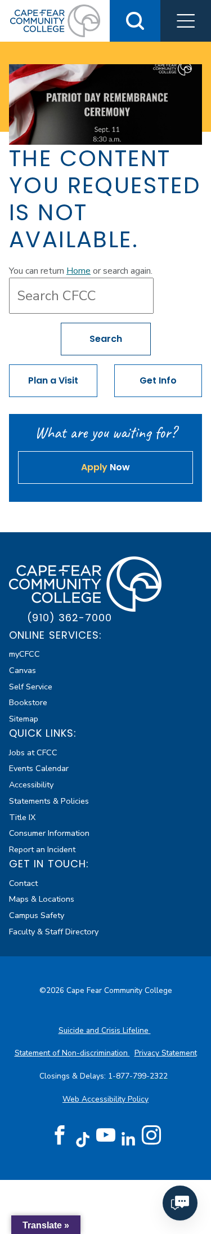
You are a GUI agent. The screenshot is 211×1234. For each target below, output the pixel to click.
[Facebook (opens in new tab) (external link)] (59, 1135)
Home (78, 271)
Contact (23, 883)
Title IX (22, 817)
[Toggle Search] (135, 21)
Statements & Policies (49, 801)
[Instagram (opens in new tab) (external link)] (151, 1135)
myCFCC (24, 654)
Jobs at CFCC (33, 752)
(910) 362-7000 (69, 618)
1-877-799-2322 (139, 1076)
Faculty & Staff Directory (53, 931)
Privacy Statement (165, 1053)
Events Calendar (39, 768)
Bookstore (28, 702)
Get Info (158, 380)
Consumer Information (49, 833)
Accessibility (31, 784)
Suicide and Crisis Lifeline (105, 1030)
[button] (185, 21)
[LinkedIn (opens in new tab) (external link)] (128, 1139)
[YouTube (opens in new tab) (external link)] (105, 1135)
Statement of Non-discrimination (72, 1053)
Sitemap (23, 718)
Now (105, 467)
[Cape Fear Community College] (55, 20)
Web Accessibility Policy (105, 1099)
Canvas (22, 670)
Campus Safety (36, 915)
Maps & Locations (41, 899)
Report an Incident (42, 849)
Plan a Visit (53, 380)
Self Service (30, 686)
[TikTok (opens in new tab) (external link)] (82, 1139)
